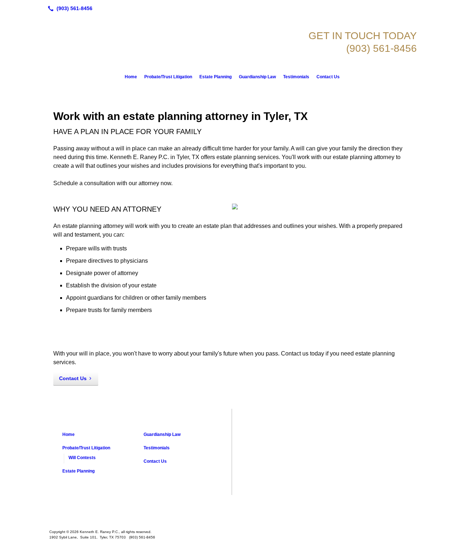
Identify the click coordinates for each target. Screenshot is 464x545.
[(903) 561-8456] (68, 8)
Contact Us (328, 76)
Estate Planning (215, 76)
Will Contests (82, 457)
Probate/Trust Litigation (168, 76)
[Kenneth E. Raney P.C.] (232, 509)
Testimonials (296, 76)
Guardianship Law (257, 76)
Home (131, 76)
